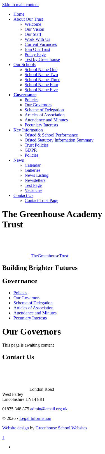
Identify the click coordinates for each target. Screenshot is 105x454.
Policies (31, 99)
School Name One (41, 69)
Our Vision (34, 29)
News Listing (36, 175)
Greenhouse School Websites (61, 427)
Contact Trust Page (41, 200)
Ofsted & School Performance (51, 135)
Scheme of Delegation (44, 109)
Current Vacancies (41, 44)
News (18, 160)
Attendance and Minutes (46, 119)
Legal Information (35, 418)
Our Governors (38, 104)
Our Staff (33, 34)
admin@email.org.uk (48, 408)
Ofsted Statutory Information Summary (59, 140)
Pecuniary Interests (41, 125)
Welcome (33, 24)
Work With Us (37, 39)
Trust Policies (36, 145)
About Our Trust (28, 19)
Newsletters (35, 180)
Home (18, 14)
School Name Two (41, 74)
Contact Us (23, 195)
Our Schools (24, 64)
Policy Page (35, 54)
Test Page (33, 185)
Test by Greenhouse (42, 59)
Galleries (32, 170)
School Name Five (41, 89)
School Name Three (42, 79)
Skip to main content (20, 4)
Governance (24, 94)
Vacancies (33, 190)
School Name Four (41, 84)
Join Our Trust (37, 49)
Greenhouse (49, 255)
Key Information (28, 130)
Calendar (33, 165)
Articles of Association (45, 114)
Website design (15, 427)
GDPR (31, 150)
